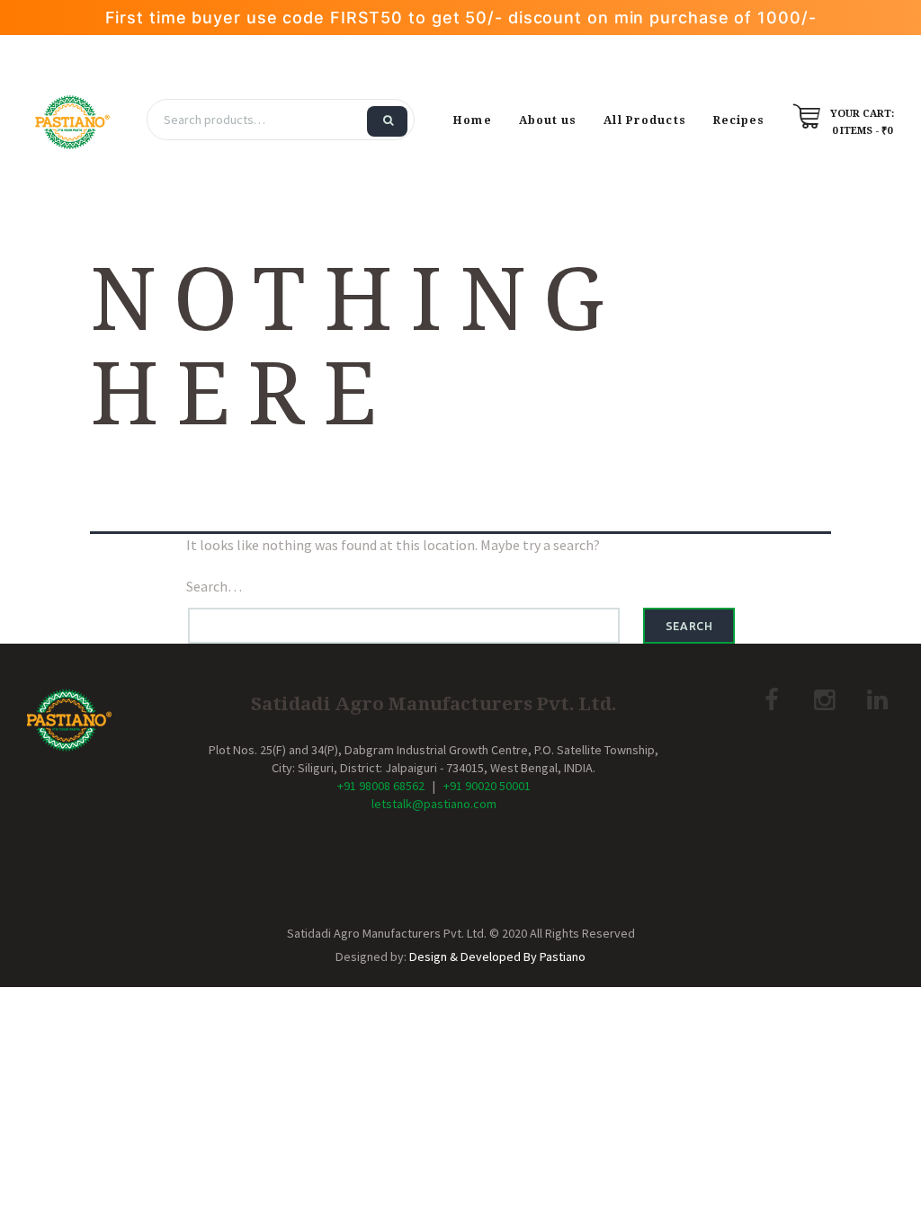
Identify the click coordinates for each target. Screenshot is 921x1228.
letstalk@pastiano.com (433, 804)
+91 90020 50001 (487, 786)
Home (472, 120)
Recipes (739, 120)
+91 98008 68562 (381, 786)
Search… (214, 586)
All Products (644, 120)
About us (548, 120)
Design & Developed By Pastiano (497, 956)
